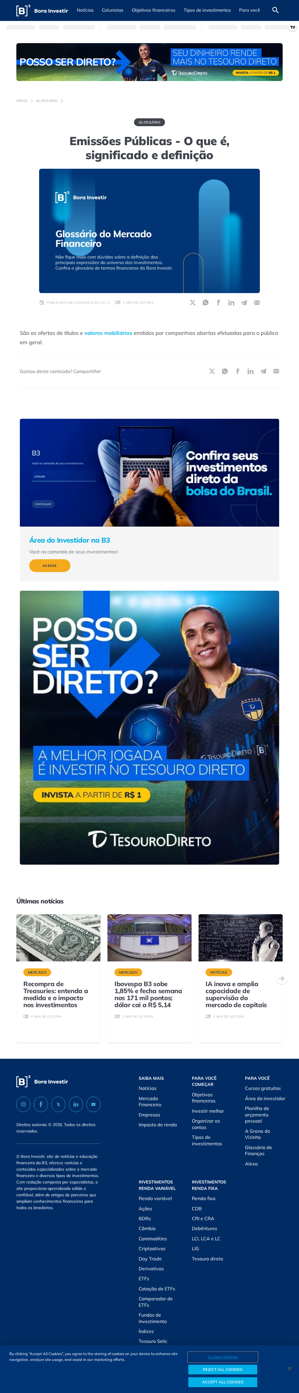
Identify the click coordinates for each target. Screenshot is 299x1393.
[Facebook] (41, 1104)
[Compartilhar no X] (193, 302)
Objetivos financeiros (203, 1098)
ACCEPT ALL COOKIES (223, 1382)
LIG (195, 1248)
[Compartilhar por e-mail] (257, 302)
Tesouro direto (207, 1259)
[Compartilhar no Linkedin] (231, 302)
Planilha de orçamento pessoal (257, 1114)
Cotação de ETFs (157, 1289)
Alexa (251, 1164)
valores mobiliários (108, 333)
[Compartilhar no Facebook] (218, 302)
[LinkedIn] (76, 1104)
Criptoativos (152, 1248)
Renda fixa (203, 1198)
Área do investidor (265, 1098)
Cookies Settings (223, 1357)
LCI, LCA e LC (206, 1238)
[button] (85, 10)
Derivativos (151, 1268)
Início (22, 101)
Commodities (153, 1238)
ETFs (144, 1278)
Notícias (148, 1088)
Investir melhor (208, 1111)
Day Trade (150, 1259)
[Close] (289, 1368)
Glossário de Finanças (258, 1150)
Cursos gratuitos (263, 1088)
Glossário (47, 101)
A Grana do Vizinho (257, 1134)
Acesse (50, 566)
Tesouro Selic (153, 1341)
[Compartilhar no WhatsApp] (205, 302)
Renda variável (155, 1198)
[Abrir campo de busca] (275, 10)
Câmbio (147, 1228)
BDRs (145, 1218)
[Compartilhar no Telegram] (244, 302)
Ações (145, 1208)
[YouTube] (93, 1104)
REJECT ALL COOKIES (222, 1369)
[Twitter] (58, 1104)
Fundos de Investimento (153, 1318)
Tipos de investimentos (207, 1140)
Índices (146, 1331)
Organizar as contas (206, 1124)
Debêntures (204, 1228)
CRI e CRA (203, 1218)
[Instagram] (23, 1104)
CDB (197, 1208)
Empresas (149, 1115)
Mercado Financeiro (150, 1101)
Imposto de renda (158, 1125)
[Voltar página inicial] (42, 11)
